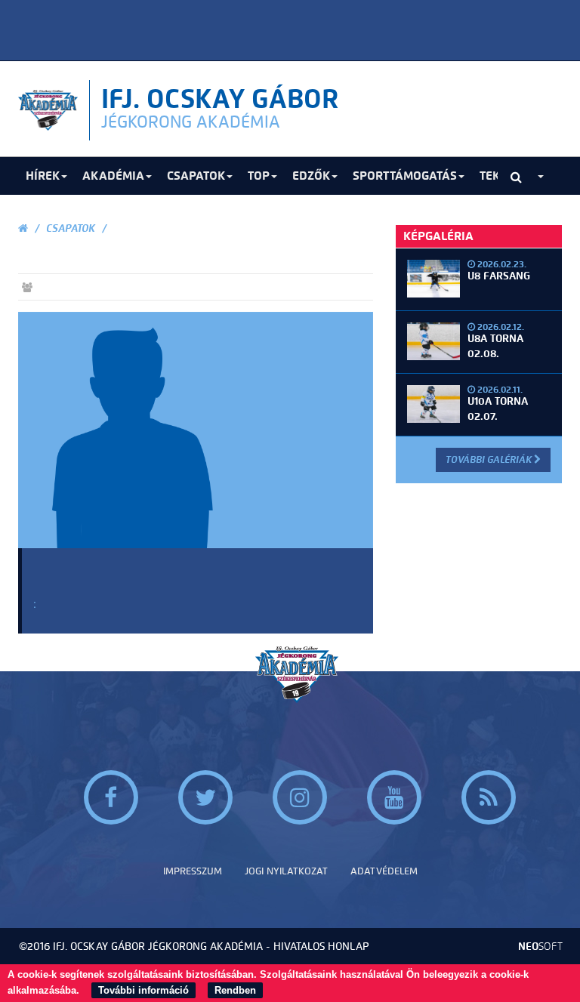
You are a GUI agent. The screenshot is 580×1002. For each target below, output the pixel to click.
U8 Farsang (498, 276)
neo (540, 946)
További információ (143, 990)
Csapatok (70, 228)
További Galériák (490, 459)
